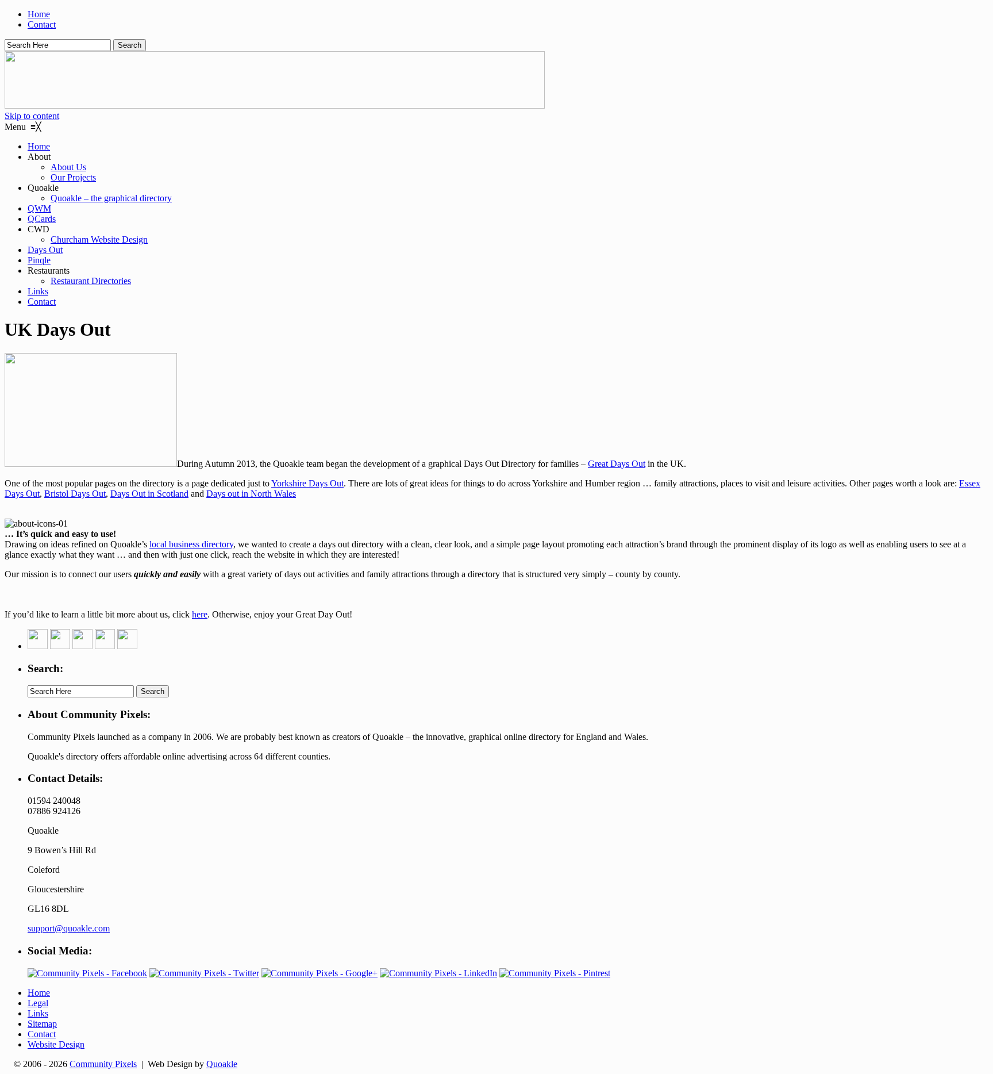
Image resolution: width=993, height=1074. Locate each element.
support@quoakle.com (69, 928)
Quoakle (221, 1064)
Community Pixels (103, 1064)
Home (39, 14)
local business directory (191, 544)
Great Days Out (616, 464)
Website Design (56, 1044)
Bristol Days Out (75, 493)
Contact (42, 24)
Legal (38, 1003)
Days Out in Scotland (149, 493)
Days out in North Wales (251, 493)
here (199, 614)
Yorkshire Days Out (307, 483)
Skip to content (32, 116)
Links (38, 1013)
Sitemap (42, 1024)
